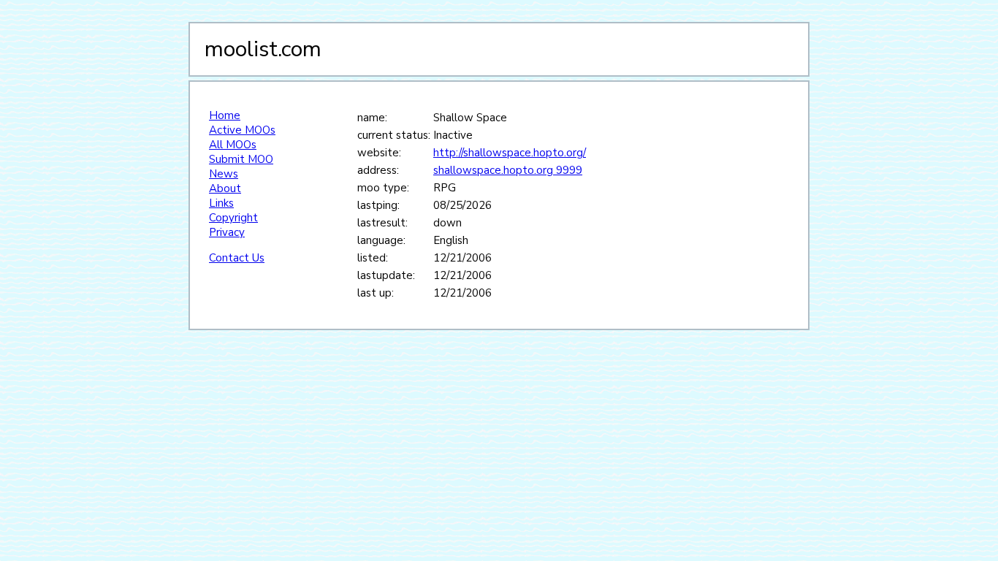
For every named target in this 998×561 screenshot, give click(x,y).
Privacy (227, 232)
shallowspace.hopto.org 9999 (507, 170)
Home (224, 115)
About (225, 188)
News (223, 174)
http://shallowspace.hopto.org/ (509, 152)
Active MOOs (242, 130)
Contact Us (236, 258)
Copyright (233, 217)
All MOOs (232, 144)
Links (221, 203)
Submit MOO (241, 159)
